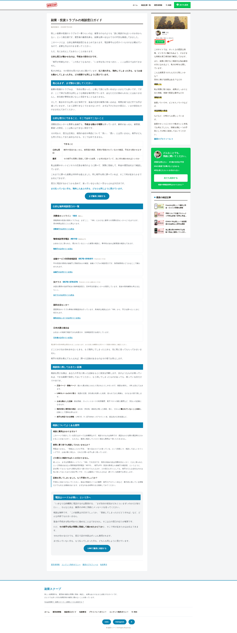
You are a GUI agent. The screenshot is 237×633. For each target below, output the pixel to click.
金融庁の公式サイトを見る (63, 272)
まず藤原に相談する (97, 196)
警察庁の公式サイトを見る (63, 249)
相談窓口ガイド (70, 612)
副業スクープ (52, 588)
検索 (169, 5)
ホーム (135, 5)
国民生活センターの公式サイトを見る (67, 318)
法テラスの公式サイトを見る (63, 295)
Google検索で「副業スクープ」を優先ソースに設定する (63, 602)
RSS (135, 612)
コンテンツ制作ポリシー (71, 564)
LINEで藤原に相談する (97, 548)
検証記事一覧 (146, 5)
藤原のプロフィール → (163, 139)
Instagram (119, 622)
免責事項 (103, 564)
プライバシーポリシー (97, 612)
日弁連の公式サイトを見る (63, 338)
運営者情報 (158, 5)
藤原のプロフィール (90, 564)
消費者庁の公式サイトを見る (63, 229)
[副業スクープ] (51, 5)
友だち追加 (183, 5)
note (107, 622)
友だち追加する (171, 178)
